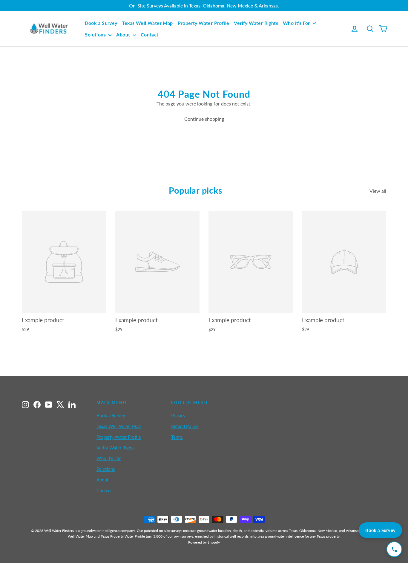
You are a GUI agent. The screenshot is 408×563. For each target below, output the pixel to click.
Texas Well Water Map (147, 23)
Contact (150, 34)
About (123, 34)
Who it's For (297, 23)
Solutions (96, 34)
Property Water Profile (203, 23)
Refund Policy (184, 426)
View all (377, 191)
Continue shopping (204, 119)
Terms (177, 437)
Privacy (178, 415)
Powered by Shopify (204, 542)
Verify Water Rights (256, 23)
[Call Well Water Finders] (394, 549)
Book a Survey (101, 23)
